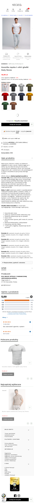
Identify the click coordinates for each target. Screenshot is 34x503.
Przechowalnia (9, 436)
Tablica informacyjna (10, 457)
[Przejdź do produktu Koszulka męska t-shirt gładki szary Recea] (21, 87)
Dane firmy (8, 472)
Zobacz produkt (8, 374)
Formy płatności (9, 443)
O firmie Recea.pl (9, 467)
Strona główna (4, 15)
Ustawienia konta (9, 435)
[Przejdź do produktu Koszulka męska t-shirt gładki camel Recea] (13, 106)
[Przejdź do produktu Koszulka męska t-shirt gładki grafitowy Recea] (13, 96)
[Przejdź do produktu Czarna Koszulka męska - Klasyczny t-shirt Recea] (13, 87)
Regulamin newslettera (11, 454)
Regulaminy (8, 453)
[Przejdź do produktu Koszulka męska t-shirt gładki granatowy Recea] (21, 96)
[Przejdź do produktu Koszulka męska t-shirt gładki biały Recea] (5, 87)
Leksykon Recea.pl (10, 475)
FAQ (6, 469)
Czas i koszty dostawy (11, 445)
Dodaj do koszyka (15, 124)
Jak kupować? (9, 446)
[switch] (3, 501)
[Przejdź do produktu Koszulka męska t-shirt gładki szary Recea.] (17, 354)
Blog (6, 470)
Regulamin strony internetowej (13, 456)
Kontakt (7, 473)
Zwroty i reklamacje (10, 460)
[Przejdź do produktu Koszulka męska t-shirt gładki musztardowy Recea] (29, 96)
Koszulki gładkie (29, 15)
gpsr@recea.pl (5, 285)
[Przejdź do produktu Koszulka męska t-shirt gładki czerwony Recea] (5, 96)
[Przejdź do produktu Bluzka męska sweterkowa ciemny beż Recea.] (17, 399)
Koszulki (21, 15)
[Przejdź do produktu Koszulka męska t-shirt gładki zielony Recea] (29, 87)
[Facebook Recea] (15, 496)
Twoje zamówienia (10, 433)
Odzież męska (13, 15)
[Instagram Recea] (19, 496)
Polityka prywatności (10, 459)
